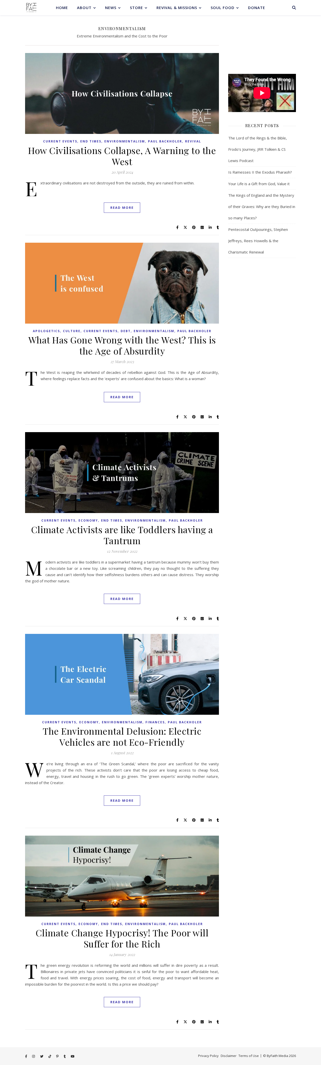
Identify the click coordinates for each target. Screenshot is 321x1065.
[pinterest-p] (57, 1056)
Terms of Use (248, 1055)
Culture (72, 331)
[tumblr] (65, 1056)
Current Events (60, 141)
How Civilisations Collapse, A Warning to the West (122, 155)
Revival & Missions (176, 7)
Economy (88, 520)
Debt (126, 331)
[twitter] (42, 1056)
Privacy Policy (208, 1055)
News (110, 7)
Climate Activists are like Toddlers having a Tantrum (122, 534)
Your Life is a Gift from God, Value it (259, 183)
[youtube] (72, 1056)
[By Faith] (31, 7)
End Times (90, 141)
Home (62, 7)
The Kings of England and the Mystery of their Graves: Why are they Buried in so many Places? (261, 206)
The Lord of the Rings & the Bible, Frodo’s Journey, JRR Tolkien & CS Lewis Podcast (257, 149)
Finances (155, 722)
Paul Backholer (165, 141)
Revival (193, 141)
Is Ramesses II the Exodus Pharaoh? (260, 172)
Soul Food (222, 7)
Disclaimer (228, 1055)
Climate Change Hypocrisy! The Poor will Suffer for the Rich (122, 938)
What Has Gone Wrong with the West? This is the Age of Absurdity (122, 345)
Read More (122, 207)
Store (136, 7)
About (84, 7)
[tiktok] (50, 1056)
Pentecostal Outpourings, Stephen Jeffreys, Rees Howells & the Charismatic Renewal (258, 241)
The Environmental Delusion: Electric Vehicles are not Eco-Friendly (122, 736)
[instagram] (34, 1056)
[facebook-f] (26, 1056)
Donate (256, 7)
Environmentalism (124, 141)
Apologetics (46, 331)
